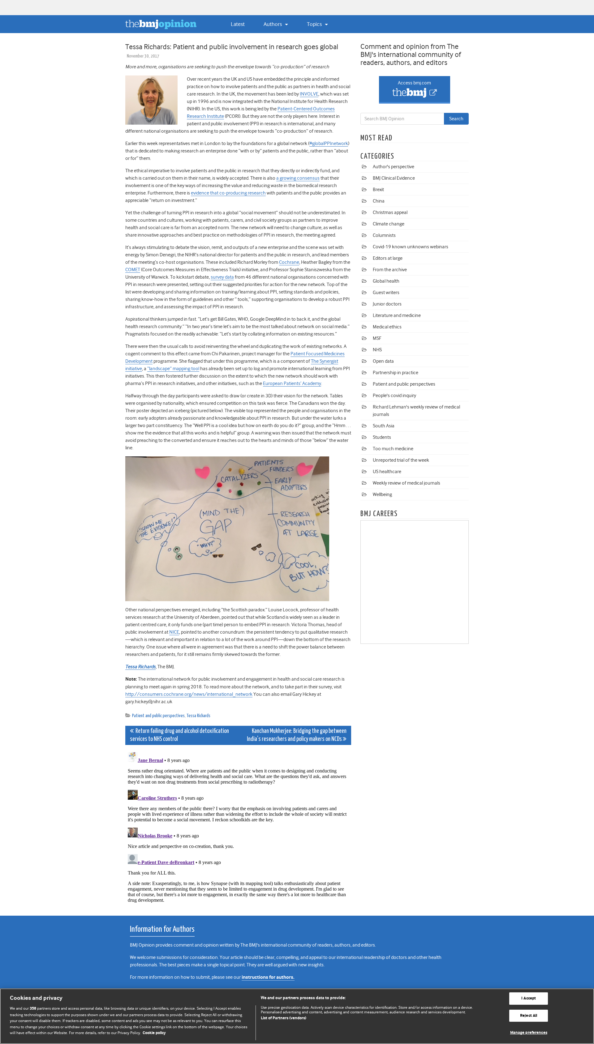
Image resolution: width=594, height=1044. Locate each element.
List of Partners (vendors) (283, 1018)
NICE (174, 632)
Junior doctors (387, 304)
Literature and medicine (397, 315)
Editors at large (387, 258)
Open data (383, 361)
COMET (132, 269)
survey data (222, 277)
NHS (377, 350)
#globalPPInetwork (328, 143)
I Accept (528, 998)
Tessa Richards (198, 715)
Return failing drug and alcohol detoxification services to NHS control (179, 735)
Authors (273, 24)
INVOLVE (309, 94)
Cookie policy (154, 1033)
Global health (386, 281)
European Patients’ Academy (292, 383)
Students (382, 437)
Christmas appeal (390, 212)
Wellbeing (382, 494)
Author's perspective (393, 166)
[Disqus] (238, 827)
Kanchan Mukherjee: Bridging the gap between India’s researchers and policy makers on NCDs (296, 735)
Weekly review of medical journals (406, 483)
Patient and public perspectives (158, 715)
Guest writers (386, 292)
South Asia (383, 426)
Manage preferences (528, 1032)
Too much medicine (393, 448)
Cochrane (289, 262)
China (379, 201)
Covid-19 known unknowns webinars (410, 247)
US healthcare (387, 471)
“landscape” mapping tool (173, 368)
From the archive (390, 269)
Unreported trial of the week (401, 460)
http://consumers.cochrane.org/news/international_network (188, 694)
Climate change (388, 224)
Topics (315, 24)
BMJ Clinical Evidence (394, 178)
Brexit (378, 189)
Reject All (528, 1015)
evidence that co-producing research (228, 193)
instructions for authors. (268, 977)
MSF (377, 338)
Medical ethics (387, 327)
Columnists (384, 235)
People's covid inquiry (394, 395)
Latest (238, 24)
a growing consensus (298, 178)
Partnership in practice (395, 372)
